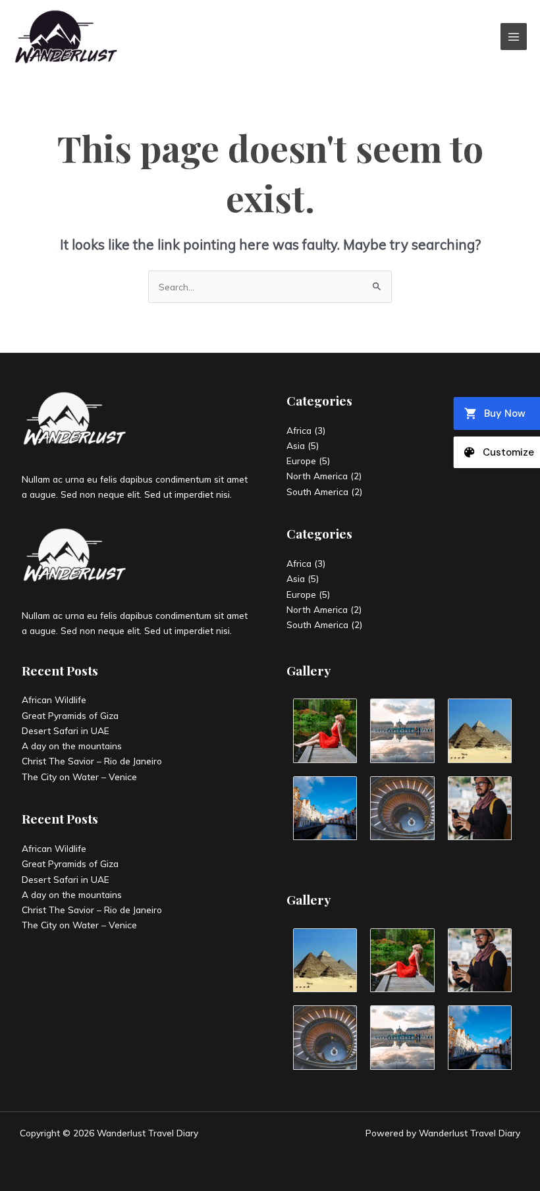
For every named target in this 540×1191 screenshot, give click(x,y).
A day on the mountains (72, 745)
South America (317, 491)
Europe (301, 460)
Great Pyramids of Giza (70, 715)
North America (317, 475)
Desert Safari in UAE (65, 730)
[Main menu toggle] (513, 36)
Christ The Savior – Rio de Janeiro (92, 760)
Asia (295, 445)
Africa (298, 430)
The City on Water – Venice (79, 776)
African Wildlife (54, 699)
